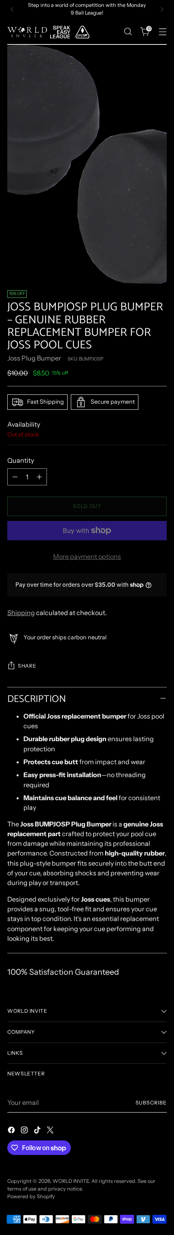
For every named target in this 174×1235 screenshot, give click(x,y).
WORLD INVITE (71, 1181)
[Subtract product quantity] (15, 477)
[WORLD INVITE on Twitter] (51, 1131)
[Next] (162, 9)
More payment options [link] (87, 556)
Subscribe (151, 1103)
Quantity (20, 460)
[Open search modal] (127, 31)
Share (27, 666)
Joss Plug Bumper (34, 358)
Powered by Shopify (31, 1196)
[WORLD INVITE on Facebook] (12, 1131)
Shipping (21, 613)
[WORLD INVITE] (51, 32)
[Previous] (12, 9)
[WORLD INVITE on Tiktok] (38, 1131)
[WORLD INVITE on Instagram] (25, 1131)
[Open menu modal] (162, 31)
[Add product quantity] (39, 477)
